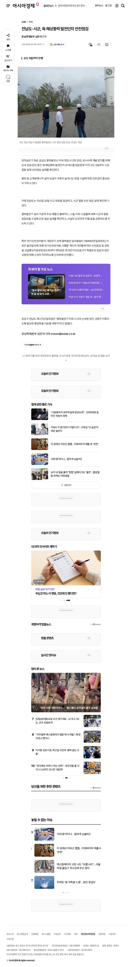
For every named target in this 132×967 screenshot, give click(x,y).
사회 (24, 22)
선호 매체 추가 (58, 44)
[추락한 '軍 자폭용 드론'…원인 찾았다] (41, 888)
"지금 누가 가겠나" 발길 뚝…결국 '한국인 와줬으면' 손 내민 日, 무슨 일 (86, 296)
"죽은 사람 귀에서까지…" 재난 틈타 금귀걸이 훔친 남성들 (69, 707)
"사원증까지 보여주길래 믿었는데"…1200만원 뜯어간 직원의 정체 (75, 414)
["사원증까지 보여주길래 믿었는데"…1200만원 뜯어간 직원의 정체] (39, 419)
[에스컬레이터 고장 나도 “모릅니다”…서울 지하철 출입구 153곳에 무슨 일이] (41, 872)
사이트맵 (10, 938)
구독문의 (57, 933)
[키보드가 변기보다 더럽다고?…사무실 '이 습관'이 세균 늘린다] (39, 434)
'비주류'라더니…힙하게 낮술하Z (66, 459)
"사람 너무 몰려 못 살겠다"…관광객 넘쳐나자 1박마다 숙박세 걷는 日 (86, 275)
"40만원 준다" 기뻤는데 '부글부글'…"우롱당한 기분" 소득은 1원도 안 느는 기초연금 (86, 282)
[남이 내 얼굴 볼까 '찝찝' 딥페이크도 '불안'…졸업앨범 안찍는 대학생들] (39, 479)
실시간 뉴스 (48, 6)
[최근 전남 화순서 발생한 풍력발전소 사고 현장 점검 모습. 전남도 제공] (66, 102)
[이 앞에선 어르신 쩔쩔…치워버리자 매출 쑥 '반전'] (39, 449)
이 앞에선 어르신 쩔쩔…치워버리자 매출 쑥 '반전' (74, 444)
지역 (30, 22)
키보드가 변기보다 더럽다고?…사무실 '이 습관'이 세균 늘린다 (75, 429)
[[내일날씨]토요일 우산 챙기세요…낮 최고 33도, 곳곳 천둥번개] (92, 726)
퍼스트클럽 (46, 933)
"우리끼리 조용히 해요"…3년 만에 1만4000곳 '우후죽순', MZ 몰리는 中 (86, 289)
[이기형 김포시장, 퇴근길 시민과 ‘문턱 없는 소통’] (92, 758)
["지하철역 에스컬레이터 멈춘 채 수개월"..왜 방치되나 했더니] (92, 742)
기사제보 (67, 933)
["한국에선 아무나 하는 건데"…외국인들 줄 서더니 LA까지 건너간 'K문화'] (92, 773)
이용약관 (101, 933)
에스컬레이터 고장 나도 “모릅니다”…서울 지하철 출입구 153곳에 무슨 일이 (77, 866)
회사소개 (10, 933)
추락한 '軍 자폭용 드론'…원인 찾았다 (73, 882)
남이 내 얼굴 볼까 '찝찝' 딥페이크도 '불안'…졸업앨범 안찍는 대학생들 (75, 474)
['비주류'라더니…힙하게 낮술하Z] (39, 464)
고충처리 (112, 933)
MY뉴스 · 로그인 (103, 5)
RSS (76, 933)
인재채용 (34, 933)
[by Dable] (95, 788)
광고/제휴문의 (22, 933)
